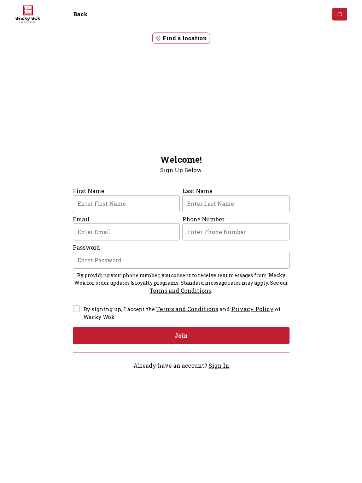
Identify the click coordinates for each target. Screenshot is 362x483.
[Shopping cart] (339, 14)
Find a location (185, 38)
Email (81, 219)
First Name (88, 190)
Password (86, 247)
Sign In (219, 365)
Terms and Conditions (180, 290)
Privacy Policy (252, 309)
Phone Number (203, 219)
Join (181, 335)
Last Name (197, 190)
